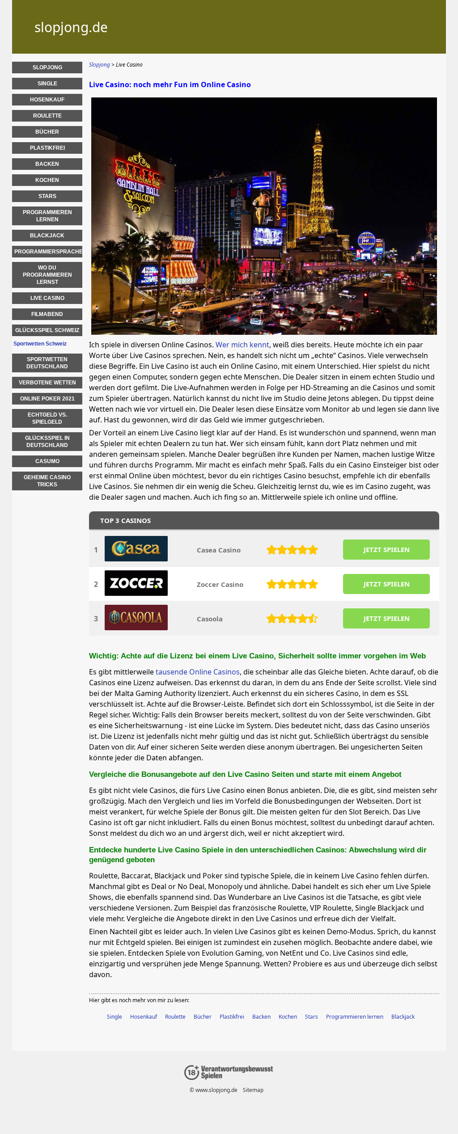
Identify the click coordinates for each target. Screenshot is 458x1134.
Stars (311, 1016)
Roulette (175, 1016)
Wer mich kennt (242, 345)
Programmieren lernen (354, 1016)
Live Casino (47, 298)
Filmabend (47, 314)
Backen (261, 1016)
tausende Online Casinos (198, 672)
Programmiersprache (48, 252)
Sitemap (253, 1090)
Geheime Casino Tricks (47, 481)
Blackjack (403, 1016)
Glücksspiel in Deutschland (47, 441)
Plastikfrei (232, 1016)
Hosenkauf (143, 1016)
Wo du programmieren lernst (47, 275)
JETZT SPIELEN (387, 549)
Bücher (203, 1016)
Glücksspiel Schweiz (47, 330)
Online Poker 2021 (47, 399)
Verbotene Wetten (47, 382)
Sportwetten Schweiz (40, 344)
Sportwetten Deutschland (47, 363)
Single (114, 1016)
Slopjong (47, 67)
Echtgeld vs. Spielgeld (47, 418)
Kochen (288, 1016)
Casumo (47, 461)
